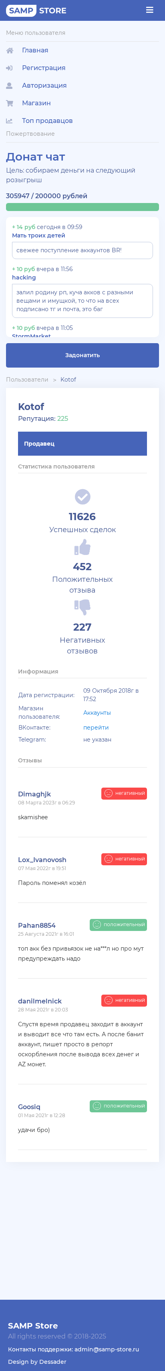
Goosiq (29, 1107)
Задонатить (82, 355)
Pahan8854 (37, 925)
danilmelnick (40, 1001)
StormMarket (31, 336)
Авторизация (44, 85)
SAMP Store (33, 1326)
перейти (96, 727)
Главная (35, 50)
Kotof (68, 379)
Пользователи (27, 379)
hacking (24, 277)
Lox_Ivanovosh (42, 860)
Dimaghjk (34, 794)
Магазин (36, 103)
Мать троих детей (38, 235)
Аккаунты (97, 712)
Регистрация (44, 68)
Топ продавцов (47, 121)
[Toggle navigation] (150, 10)
